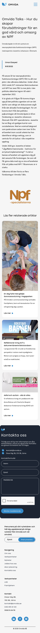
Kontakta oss (10, 570)
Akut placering (10, 567)
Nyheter (7, 560)
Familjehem (9, 585)
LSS (6, 582)
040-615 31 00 (10, 607)
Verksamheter (10, 557)
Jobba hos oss (10, 564)
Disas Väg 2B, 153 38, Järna (16, 453)
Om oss (7, 553)
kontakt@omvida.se (13, 450)
